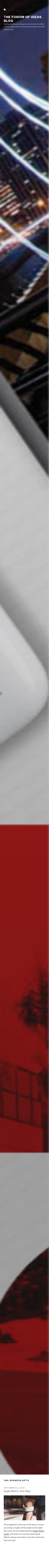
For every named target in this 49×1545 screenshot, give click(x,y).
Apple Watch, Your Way (17, 1491)
